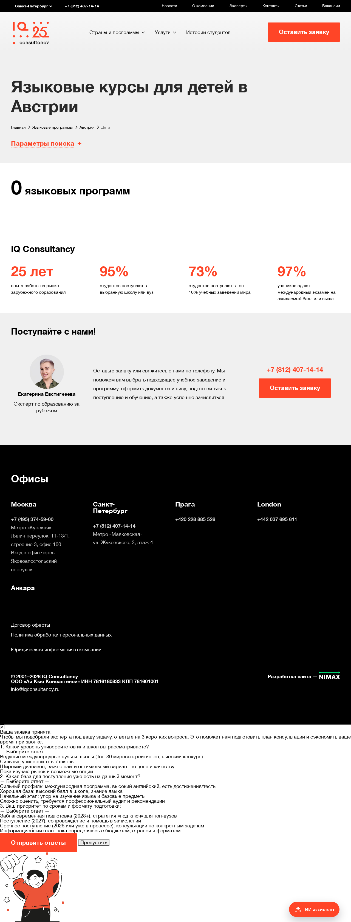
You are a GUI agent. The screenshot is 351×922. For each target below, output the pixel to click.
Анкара (23, 588)
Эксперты (238, 5)
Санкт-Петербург (110, 507)
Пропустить (93, 842)
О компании (203, 5)
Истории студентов (208, 32)
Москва (23, 504)
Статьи (301, 5)
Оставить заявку (304, 32)
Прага (185, 504)
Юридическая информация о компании (56, 649)
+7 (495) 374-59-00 (32, 519)
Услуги (163, 32)
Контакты (270, 5)
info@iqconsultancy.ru (35, 689)
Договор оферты (30, 625)
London (269, 504)
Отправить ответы (38, 842)
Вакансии (331, 5)
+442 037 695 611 (277, 519)
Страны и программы (114, 32)
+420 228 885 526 (195, 519)
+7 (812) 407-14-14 (295, 370)
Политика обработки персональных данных (61, 634)
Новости (169, 5)
